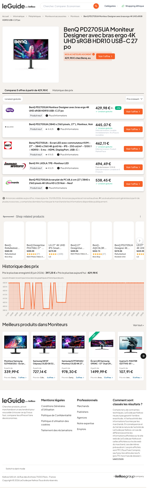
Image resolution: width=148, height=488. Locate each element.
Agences (82, 417)
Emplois (81, 429)
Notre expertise (85, 423)
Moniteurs (75, 16)
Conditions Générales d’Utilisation (53, 408)
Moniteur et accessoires (55, 16)
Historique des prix (62, 90)
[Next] (143, 356)
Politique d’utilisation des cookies (55, 422)
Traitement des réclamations (56, 430)
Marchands (83, 406)
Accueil (5, 16)
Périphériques (35, 16)
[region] (73, 356)
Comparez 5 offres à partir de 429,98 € (26, 90)
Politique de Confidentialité (56, 415)
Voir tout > (138, 325)
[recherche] (96, 6)
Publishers (82, 411)
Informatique (18, 16)
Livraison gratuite (13, 99)
